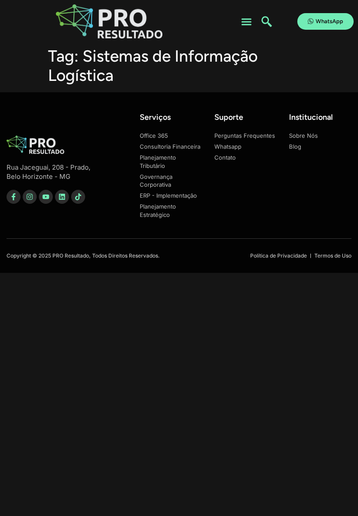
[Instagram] (30, 197)
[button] (246, 21)
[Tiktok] (78, 197)
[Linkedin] (62, 197)
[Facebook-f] (14, 197)
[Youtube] (46, 197)
